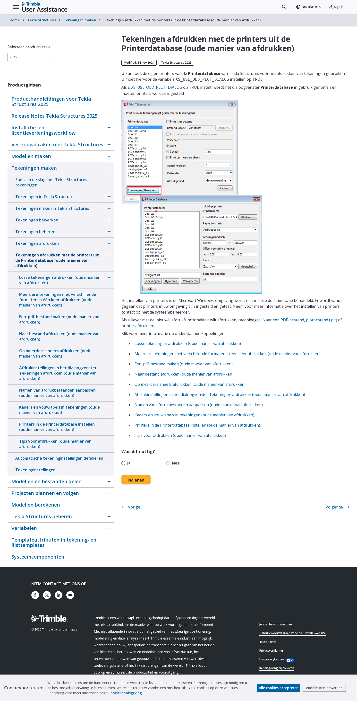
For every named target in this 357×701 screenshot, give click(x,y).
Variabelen (24, 528)
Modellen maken (31, 156)
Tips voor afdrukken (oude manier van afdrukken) (55, 443)
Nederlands (310, 7)
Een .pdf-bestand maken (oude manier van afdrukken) (59, 319)
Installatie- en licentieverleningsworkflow (43, 130)
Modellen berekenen (35, 504)
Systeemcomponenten (37, 556)
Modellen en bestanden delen (46, 481)
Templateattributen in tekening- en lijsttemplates (53, 542)
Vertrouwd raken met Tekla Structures (57, 144)
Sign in (338, 7)
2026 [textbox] (13, 57)
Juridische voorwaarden (275, 624)
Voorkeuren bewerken (324, 687)
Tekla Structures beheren (41, 516)
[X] (47, 595)
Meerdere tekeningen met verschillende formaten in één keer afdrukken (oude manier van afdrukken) (57, 300)
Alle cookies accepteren (278, 687)
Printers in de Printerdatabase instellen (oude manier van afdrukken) (57, 426)
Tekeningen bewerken (36, 220)
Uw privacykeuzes (272, 659)
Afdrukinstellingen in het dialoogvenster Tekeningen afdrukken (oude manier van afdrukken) (58, 373)
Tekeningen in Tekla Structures (45, 196)
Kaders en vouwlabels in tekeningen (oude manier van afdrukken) (59, 409)
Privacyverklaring (271, 650)
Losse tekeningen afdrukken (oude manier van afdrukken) (59, 280)
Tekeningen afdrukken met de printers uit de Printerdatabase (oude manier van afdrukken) (57, 260)
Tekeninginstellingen (35, 470)
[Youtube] (70, 595)
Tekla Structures (41, 20)
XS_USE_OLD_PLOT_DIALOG (156, 87)
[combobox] (31, 57)
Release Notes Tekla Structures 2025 (54, 116)
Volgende (334, 507)
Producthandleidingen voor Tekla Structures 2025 (51, 101)
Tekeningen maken (80, 20)
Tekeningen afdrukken (37, 243)
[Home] (44, 7)
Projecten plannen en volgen (45, 493)
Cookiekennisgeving (125, 693)
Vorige (134, 507)
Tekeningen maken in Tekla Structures (52, 208)
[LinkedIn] (58, 595)
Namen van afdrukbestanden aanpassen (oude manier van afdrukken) (57, 392)
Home (15, 20)
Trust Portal (267, 642)
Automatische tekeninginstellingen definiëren (59, 458)
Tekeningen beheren (35, 231)
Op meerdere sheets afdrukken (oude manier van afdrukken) (55, 353)
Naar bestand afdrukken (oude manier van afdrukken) (59, 336)
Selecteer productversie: (29, 47)
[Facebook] (35, 595)
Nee (176, 463)
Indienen (136, 480)
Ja (128, 463)
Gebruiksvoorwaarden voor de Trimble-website (292, 633)
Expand (109, 116)
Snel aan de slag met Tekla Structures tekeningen (51, 182)
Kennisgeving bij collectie (276, 668)
